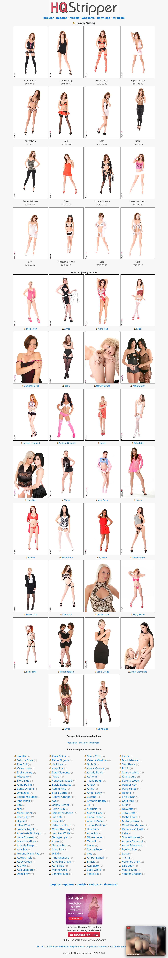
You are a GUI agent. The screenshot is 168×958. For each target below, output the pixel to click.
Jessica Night (25, 829)
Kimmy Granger (61, 796)
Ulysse (21, 821)
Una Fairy (93, 829)
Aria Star (22, 849)
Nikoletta (127, 809)
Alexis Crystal (95, 768)
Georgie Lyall (60, 837)
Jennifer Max (60, 873)
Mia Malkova (130, 760)
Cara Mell (128, 800)
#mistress (94, 742)
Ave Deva (103, 500)
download (103, 17)
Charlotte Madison (133, 825)
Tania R (91, 841)
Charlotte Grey (61, 829)
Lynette (103, 557)
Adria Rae (103, 328)
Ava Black (93, 865)
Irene (67, 386)
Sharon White (130, 772)
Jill (88, 804)
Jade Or (57, 817)
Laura (139, 500)
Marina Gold (59, 869)
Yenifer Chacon (131, 873)
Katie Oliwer (139, 386)
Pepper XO (129, 784)
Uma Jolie (23, 792)
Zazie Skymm (60, 760)
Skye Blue (103, 729)
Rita (19, 804)
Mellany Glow (130, 821)
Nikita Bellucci (67, 671)
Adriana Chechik (67, 443)
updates (61, 17)
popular (48, 17)
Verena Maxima (97, 760)
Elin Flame (31, 671)
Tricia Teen (31, 328)
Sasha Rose (94, 849)
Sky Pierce (128, 764)
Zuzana (91, 796)
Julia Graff (128, 813)
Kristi (138, 328)
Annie (67, 328)
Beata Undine (25, 788)
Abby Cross (24, 861)
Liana (125, 853)
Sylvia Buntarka (61, 784)
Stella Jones (24, 772)
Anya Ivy (92, 833)
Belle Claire (31, 614)
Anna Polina (24, 784)
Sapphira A (67, 557)
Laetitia (21, 756)
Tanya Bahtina (96, 825)
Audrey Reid (24, 857)
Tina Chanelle (60, 857)
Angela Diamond (132, 841)
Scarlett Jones (131, 837)
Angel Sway (94, 792)
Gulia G (91, 764)
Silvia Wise (23, 825)
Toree (67, 500)
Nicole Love (94, 837)
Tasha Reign (94, 780)
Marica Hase (95, 813)
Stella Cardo (59, 792)
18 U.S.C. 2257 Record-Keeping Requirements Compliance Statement (72, 946)
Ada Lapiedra (25, 869)
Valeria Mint (129, 869)
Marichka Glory (26, 841)
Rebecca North (61, 825)
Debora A (67, 614)
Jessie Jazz (103, 614)
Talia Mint (139, 443)
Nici (19, 809)
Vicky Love (24, 768)
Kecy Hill (57, 821)
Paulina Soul (129, 849)
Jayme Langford (31, 443)
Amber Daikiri (95, 857)
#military (83, 742)
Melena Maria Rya (28, 853)
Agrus (55, 841)
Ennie (67, 729)
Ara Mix (21, 865)
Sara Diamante (61, 772)
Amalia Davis (95, 772)
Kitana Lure (129, 776)
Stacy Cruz (94, 756)
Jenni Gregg (103, 671)
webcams (88, 17)
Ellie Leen (128, 865)
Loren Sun (58, 809)
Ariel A (91, 784)
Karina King (59, 788)
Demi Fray (23, 873)
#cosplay (72, 742)
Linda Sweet (95, 817)
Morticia (92, 809)
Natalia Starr (60, 845)
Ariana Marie (95, 821)
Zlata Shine (59, 756)
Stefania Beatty (96, 800)
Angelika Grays (61, 861)
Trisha (126, 857)
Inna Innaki (24, 800)
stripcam (119, 17)
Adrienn (92, 776)
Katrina (31, 557)
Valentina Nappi (27, 796)
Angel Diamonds (138, 671)
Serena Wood (130, 780)
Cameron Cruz (31, 386)
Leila (125, 833)
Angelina (57, 768)
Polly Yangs (129, 788)
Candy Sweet (103, 386)
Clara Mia (58, 849)
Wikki (55, 853)
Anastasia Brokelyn (29, 833)
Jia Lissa (57, 764)
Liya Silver (128, 796)
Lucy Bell (31, 500)
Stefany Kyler (138, 557)
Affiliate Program (118, 946)
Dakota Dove (25, 760)
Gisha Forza (129, 817)
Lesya (103, 443)
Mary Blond (139, 614)
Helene (126, 792)
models (74, 17)
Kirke (125, 804)
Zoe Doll (22, 764)
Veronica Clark (131, 861)
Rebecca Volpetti (133, 829)
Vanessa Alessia (62, 780)
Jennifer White (61, 833)
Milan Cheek (25, 813)
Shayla (91, 861)
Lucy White (94, 869)
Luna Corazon (25, 837)
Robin (125, 768)
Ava (54, 800)
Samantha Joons (62, 813)
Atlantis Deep (25, 845)
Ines (89, 853)
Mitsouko (23, 776)
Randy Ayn (23, 817)
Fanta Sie (93, 873)
